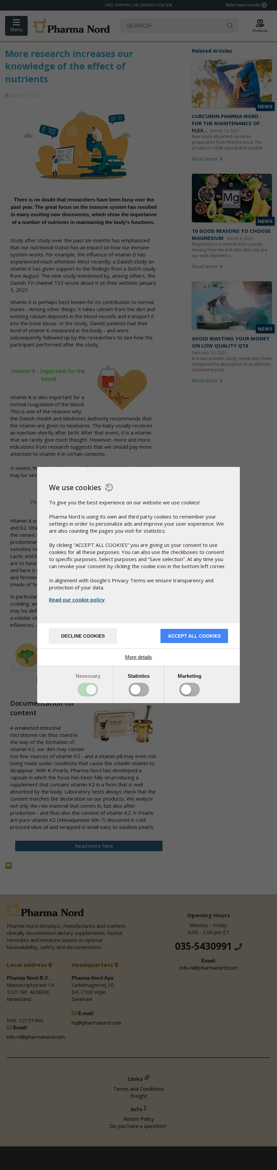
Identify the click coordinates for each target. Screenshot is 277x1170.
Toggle (88, 689)
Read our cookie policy (77, 599)
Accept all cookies (194, 636)
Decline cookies (83, 636)
